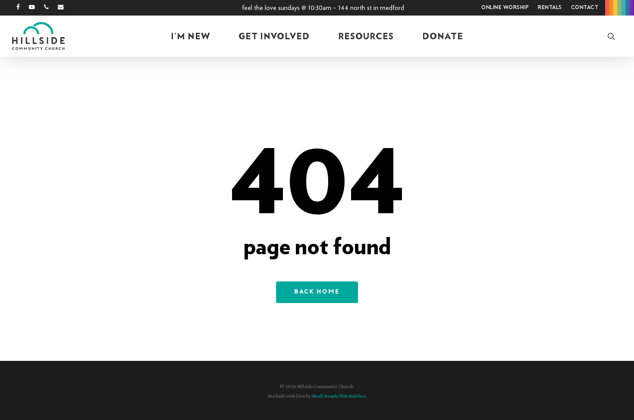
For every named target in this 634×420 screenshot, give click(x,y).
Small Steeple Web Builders (339, 396)
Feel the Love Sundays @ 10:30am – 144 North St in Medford (323, 7)
